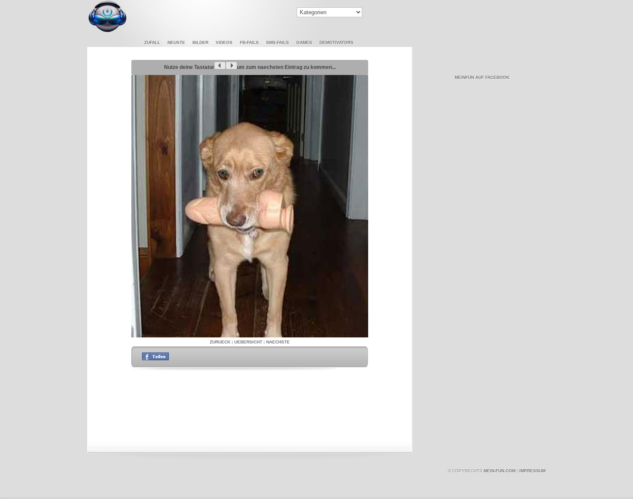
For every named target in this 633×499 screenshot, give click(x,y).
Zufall (152, 42)
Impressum (532, 470)
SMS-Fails (277, 42)
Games (304, 42)
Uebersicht (248, 342)
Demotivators (337, 42)
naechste (278, 342)
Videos (224, 42)
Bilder (200, 42)
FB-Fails (249, 42)
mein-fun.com (499, 470)
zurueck (220, 342)
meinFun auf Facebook (482, 77)
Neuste (176, 42)
